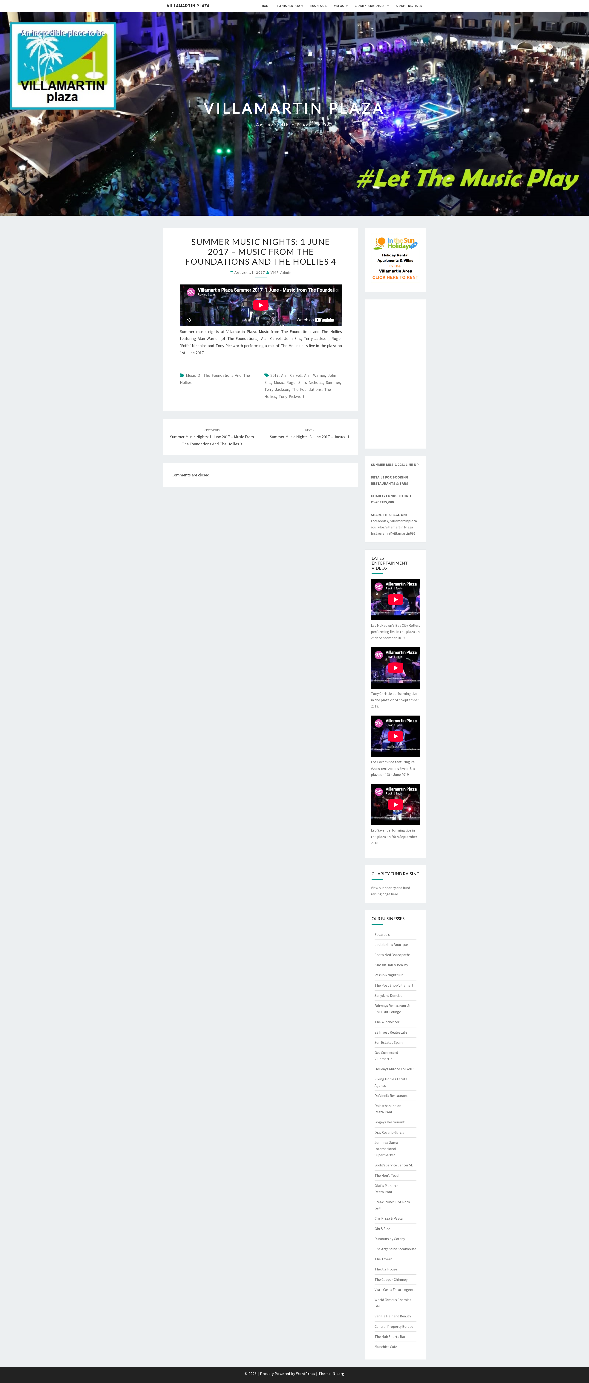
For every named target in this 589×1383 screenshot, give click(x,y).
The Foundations (307, 389)
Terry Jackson (276, 389)
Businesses (318, 6)
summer (333, 382)
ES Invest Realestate (391, 1032)
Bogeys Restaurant (390, 1122)
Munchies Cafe (386, 1346)
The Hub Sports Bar (390, 1336)
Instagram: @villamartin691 (393, 533)
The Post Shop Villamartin (395, 985)
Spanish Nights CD (409, 6)
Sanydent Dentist (388, 995)
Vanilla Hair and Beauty (393, 1316)
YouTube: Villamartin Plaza (392, 527)
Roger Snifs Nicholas (304, 382)
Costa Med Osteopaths (392, 954)
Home (266, 6)
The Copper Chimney (391, 1279)
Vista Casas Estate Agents (395, 1289)
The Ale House (386, 1269)
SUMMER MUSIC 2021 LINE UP (395, 464)
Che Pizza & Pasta (389, 1218)
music (279, 382)
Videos (339, 6)
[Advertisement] (395, 374)
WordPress (305, 1373)
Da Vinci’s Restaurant (391, 1095)
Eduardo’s (382, 934)
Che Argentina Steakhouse (395, 1249)
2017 (274, 375)
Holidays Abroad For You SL (395, 1069)
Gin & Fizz (382, 1228)
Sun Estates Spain (389, 1042)
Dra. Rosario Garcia (389, 1132)
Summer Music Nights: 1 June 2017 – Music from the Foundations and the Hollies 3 (212, 437)
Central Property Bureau (394, 1326)
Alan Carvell (291, 375)
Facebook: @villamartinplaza (394, 521)
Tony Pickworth (292, 396)
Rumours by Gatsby (390, 1238)
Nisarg (338, 1373)
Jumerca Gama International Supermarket (386, 1148)
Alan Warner (314, 375)
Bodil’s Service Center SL (394, 1165)
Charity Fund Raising (370, 6)
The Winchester (387, 1022)
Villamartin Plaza (188, 6)
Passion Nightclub (389, 975)
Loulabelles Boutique (391, 944)
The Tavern (383, 1259)
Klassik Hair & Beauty (391, 965)
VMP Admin (281, 272)
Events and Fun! (288, 6)
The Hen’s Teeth (387, 1175)
